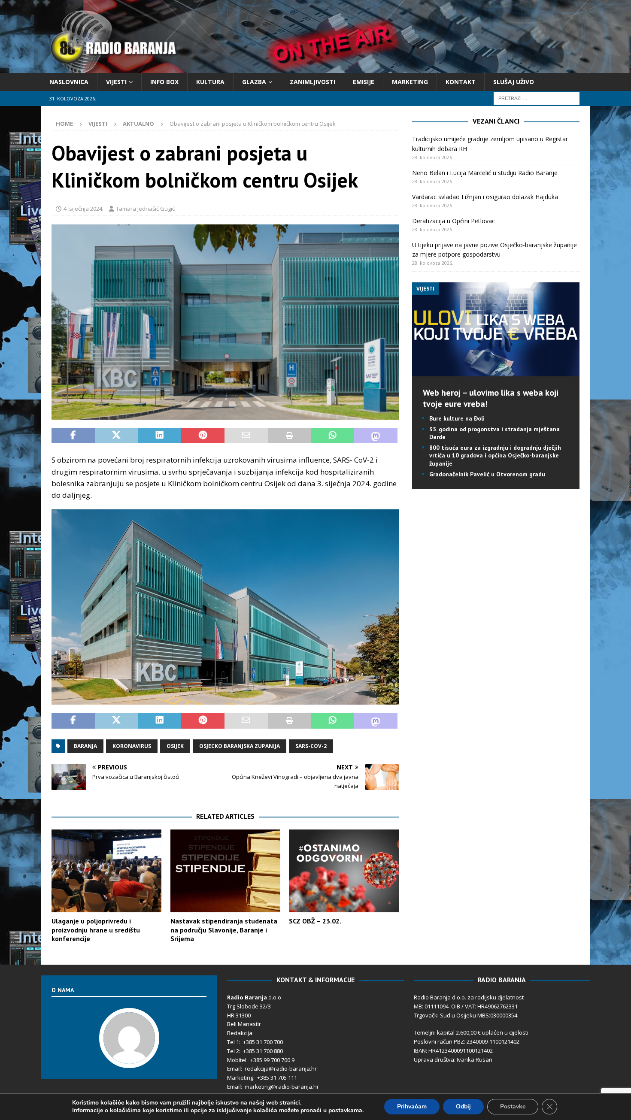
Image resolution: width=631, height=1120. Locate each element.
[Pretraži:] (536, 98)
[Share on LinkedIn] (159, 436)
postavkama (345, 1110)
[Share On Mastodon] (375, 436)
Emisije (363, 82)
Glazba (254, 82)
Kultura (210, 82)
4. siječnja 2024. (83, 208)
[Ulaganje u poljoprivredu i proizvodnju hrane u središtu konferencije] (106, 870)
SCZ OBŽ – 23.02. (315, 921)
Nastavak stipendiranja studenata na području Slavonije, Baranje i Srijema (223, 930)
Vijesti (116, 82)
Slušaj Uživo (513, 82)
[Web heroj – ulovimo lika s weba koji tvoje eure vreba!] (495, 371)
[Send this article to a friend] (246, 436)
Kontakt (461, 82)
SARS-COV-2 (311, 746)
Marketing (410, 82)
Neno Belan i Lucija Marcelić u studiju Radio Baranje (485, 173)
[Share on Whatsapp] (332, 436)
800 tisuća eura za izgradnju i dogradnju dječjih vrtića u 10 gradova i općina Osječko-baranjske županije (495, 455)
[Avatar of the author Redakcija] (129, 1059)
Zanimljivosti (312, 82)
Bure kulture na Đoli (457, 418)
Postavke (512, 1106)
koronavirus (131, 746)
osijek (175, 746)
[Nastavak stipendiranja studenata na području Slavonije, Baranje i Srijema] (225, 870)
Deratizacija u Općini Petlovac (453, 221)
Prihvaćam (412, 1106)
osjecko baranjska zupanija (239, 746)
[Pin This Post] (202, 436)
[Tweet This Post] (116, 436)
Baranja (85, 746)
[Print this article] (289, 436)
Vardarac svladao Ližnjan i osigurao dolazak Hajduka (485, 197)
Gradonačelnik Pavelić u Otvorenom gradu (487, 474)
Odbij (463, 1106)
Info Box (164, 82)
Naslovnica (68, 82)
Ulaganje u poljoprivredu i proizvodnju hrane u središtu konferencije (96, 930)
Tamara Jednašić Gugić (145, 208)
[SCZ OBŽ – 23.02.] (344, 870)
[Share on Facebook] (73, 436)
